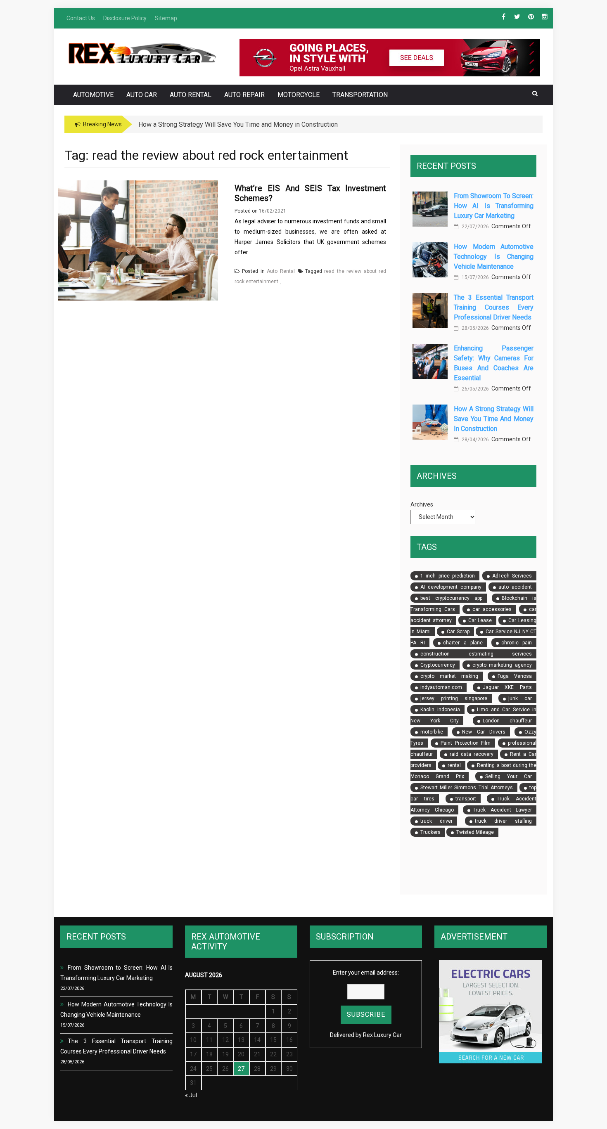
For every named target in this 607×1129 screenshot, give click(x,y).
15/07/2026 (474, 277)
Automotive (93, 95)
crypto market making (449, 676)
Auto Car (141, 95)
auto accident (515, 587)
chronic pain (516, 643)
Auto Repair (244, 95)
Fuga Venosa (515, 676)
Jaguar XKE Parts (507, 687)
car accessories (492, 609)
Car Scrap (458, 631)
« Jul (191, 1095)
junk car (520, 698)
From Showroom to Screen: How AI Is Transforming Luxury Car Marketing (493, 206)
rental (454, 765)
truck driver (436, 821)
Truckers (430, 832)
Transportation (360, 95)
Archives (421, 504)
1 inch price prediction (447, 576)
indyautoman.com (441, 687)
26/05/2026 (474, 389)
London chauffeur (507, 721)
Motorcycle (298, 95)
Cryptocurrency (437, 665)
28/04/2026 (474, 440)
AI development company (450, 587)
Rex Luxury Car (382, 1035)
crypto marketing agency (502, 665)
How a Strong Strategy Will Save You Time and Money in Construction (493, 419)
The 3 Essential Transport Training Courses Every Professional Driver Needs (493, 307)
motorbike (431, 732)
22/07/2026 (474, 227)
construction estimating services (476, 654)
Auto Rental (190, 95)
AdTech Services (512, 576)
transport (465, 799)
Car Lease (480, 620)
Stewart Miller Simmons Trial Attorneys (466, 788)
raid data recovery (471, 754)
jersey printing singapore (453, 698)
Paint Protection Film (466, 743)
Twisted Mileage (475, 832)
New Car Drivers (483, 732)
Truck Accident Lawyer (502, 810)
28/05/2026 (474, 328)
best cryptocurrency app (451, 598)
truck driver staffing (503, 821)
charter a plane (463, 643)
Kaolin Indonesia (440, 709)
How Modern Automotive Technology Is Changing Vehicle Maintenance (493, 256)
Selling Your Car (508, 776)
